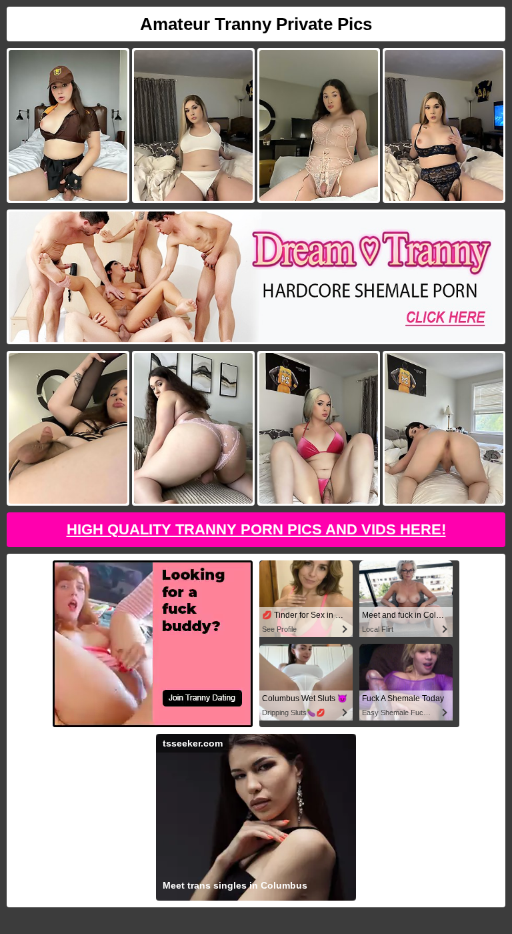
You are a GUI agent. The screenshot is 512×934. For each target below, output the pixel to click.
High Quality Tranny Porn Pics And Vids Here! (256, 529)
